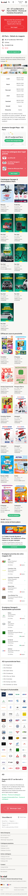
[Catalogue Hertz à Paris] (24, 714)
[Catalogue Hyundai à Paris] (4, 768)
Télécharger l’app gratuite (7, 839)
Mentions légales (5, 887)
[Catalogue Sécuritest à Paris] (11, 732)
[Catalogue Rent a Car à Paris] (4, 762)
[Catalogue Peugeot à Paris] (4, 744)
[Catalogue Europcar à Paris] (17, 750)
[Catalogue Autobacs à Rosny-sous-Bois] (4, 707)
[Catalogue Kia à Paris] (17, 768)
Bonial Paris (4, 821)
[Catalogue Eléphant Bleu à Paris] (17, 744)
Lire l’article (14, 547)
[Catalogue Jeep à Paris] (11, 714)
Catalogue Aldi (4, 861)
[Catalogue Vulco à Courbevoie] (4, 694)
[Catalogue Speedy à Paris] (24, 701)
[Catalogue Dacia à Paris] (4, 714)
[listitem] (7, 197)
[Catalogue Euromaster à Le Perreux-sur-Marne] (11, 701)
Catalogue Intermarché (6, 858)
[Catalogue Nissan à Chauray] (4, 726)
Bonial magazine (4, 837)
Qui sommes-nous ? (5, 835)
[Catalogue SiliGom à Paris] (24, 732)
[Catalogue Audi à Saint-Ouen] (24, 738)
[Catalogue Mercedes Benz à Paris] (17, 714)
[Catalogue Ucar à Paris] (11, 762)
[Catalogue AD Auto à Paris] (17, 732)
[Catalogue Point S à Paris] (24, 707)
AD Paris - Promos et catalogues (11, 795)
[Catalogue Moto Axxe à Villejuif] (4, 720)
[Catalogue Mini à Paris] (17, 707)
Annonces (23, 5)
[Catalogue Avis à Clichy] (24, 768)
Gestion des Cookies (19, 890)
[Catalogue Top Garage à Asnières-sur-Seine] (4, 732)
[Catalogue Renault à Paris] (24, 726)
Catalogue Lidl (4, 846)
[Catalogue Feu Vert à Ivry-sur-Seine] (17, 694)
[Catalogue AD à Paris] (11, 744)
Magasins (11, 821)
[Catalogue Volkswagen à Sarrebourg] (17, 726)
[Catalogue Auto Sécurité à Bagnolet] (24, 750)
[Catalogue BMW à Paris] (17, 701)
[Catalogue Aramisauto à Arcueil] (24, 762)
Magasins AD (5, 825)
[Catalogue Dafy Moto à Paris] (11, 738)
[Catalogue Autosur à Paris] (4, 750)
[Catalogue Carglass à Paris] (24, 744)
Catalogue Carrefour (6, 850)
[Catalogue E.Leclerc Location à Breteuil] (11, 726)
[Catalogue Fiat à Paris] (17, 762)
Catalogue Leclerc (5, 848)
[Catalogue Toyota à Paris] (24, 756)
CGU (2, 890)
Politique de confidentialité (20, 887)
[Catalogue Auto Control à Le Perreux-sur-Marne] (11, 768)
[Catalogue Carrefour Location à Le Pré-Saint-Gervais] (11, 707)
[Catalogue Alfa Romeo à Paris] (4, 738)
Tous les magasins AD (14, 52)
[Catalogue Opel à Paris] (11, 756)
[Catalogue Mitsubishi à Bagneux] (17, 756)
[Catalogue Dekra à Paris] (4, 701)
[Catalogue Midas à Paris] (17, 738)
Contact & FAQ (4, 867)
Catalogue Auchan (5, 856)
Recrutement (4, 871)
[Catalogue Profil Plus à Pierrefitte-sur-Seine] (24, 694)
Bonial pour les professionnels (8, 869)
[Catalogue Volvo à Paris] (11, 720)
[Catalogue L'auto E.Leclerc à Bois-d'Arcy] (24, 720)
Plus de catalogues (14, 515)
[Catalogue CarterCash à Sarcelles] (17, 720)
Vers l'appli (14, 27)
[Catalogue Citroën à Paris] (11, 750)
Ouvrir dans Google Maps (14, 140)
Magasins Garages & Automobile (10, 823)
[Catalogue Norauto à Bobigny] (11, 694)
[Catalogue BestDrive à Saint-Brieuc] (4, 756)
